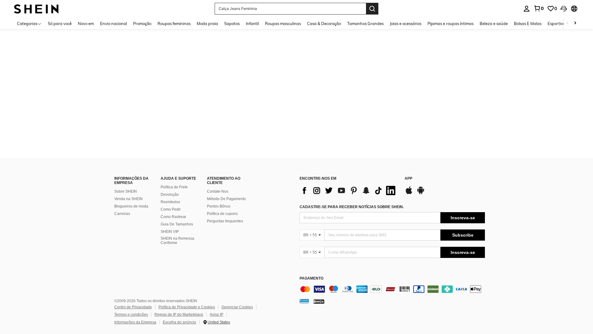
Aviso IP (216, 314)
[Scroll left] (568, 23)
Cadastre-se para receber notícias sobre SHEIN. (352, 207)
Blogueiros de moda (131, 206)
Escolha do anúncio (179, 322)
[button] (563, 8)
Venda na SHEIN (128, 199)
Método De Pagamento (226, 199)
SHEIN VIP (170, 231)
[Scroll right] (575, 23)
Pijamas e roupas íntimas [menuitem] (450, 23)
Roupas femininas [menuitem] (174, 23)
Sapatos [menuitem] (232, 23)
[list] (349, 190)
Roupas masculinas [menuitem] (283, 23)
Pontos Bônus (218, 206)
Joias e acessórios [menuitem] (405, 23)
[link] (538, 8)
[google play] (420, 193)
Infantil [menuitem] (252, 23)
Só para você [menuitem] (60, 23)
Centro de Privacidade (133, 307)
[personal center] (526, 8)
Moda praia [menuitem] (207, 23)
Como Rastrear (173, 217)
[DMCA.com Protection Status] (318, 301)
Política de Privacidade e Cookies (186, 307)
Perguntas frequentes (225, 221)
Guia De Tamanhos (177, 224)
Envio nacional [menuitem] (113, 23)
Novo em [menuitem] (86, 23)
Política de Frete (174, 187)
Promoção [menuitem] (142, 23)
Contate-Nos (217, 191)
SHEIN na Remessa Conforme (177, 240)
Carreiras (122, 214)
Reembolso (170, 202)
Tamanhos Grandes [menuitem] (365, 23)
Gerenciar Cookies (237, 307)
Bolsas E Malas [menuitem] (527, 23)
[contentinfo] (392, 289)
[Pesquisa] (372, 9)
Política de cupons (222, 214)
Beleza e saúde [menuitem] (494, 23)
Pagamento (311, 278)
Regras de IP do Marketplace (178, 314)
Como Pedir (171, 209)
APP (408, 179)
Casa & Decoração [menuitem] (324, 23)
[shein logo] (36, 8)
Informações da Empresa (135, 322)
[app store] (409, 193)
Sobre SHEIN (125, 191)
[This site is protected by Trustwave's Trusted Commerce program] (304, 301)
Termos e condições (131, 314)
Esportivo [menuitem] (556, 23)
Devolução (170, 194)
